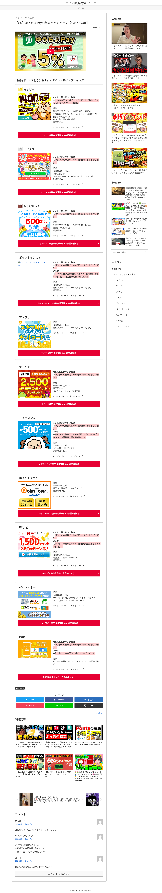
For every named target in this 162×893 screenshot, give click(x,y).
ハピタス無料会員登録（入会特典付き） (59, 192)
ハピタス (120, 280)
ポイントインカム (124, 308)
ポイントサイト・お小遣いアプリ (128, 274)
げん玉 (119, 297)
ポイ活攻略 (20, 688)
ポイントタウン (123, 303)
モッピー (120, 285)
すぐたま (120, 320)
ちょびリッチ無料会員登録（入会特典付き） (59, 243)
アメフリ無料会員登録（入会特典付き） (59, 352)
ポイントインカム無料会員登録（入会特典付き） (59, 303)
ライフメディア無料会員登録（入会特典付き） (59, 463)
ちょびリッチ (122, 314)
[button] (146, 252)
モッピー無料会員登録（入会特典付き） (59, 135)
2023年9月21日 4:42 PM (23, 861)
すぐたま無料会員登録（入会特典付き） (59, 404)
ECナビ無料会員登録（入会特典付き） (59, 573)
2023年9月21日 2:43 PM (23, 824)
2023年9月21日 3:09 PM (23, 839)
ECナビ (119, 291)
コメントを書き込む (59, 873)
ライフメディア (123, 326)
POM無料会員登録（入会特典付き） (59, 677)
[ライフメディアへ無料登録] (34, 448)
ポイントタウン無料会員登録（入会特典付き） (59, 513)
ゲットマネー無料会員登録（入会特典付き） (59, 622)
